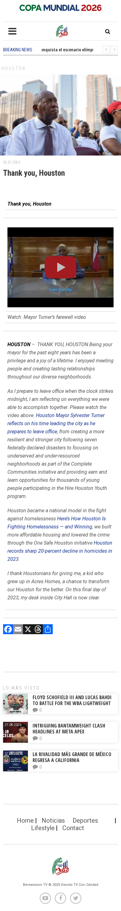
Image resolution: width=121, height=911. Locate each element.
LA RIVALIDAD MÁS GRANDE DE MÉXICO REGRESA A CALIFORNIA (72, 757)
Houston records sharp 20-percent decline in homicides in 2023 (59, 551)
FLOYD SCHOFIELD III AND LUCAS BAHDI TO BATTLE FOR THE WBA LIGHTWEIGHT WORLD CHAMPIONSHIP (72, 703)
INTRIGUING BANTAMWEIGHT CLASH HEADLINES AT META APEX (69, 728)
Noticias (53, 820)
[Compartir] (48, 630)
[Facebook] (8, 630)
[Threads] (38, 630)
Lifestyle (43, 828)
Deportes (85, 820)
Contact (73, 828)
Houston (14, 68)
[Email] (18, 630)
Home (25, 820)
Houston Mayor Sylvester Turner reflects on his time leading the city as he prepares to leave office (56, 423)
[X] (28, 630)
